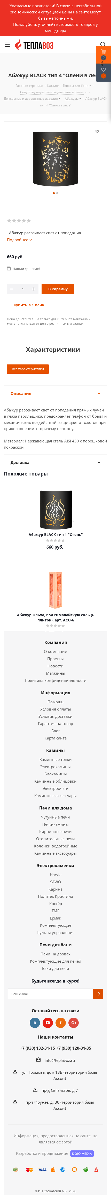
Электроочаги (56, 788)
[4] (24, 221)
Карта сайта (56, 738)
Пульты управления (56, 932)
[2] (14, 221)
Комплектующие (55, 925)
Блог (55, 730)
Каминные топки (55, 759)
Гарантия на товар (55, 723)
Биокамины (55, 773)
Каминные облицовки (55, 781)
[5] (29, 221)
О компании (55, 651)
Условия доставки (55, 716)
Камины (55, 750)
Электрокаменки (55, 865)
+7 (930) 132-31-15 (37, 1048)
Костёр (55, 903)
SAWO (55, 881)
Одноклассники (61, 1023)
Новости (55, 665)
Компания (55, 642)
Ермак (55, 918)
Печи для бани (55, 945)
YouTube (48, 1023)
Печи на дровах (55, 953)
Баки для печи (55, 968)
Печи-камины (55, 824)
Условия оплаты (55, 709)
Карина (55, 889)
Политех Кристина (55, 896)
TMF (55, 910)
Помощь (55, 701)
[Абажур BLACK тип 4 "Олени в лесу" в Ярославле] (55, 159)
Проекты (55, 658)
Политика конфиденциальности (55, 680)
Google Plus (73, 1023)
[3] (19, 221)
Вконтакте (35, 1023)
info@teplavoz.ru (60, 1060)
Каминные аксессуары (55, 795)
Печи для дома (55, 808)
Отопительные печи (55, 838)
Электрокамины (55, 766)
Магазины (55, 673)
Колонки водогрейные (55, 845)
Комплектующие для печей (55, 961)
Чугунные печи (55, 817)
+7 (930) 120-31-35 (73, 1048)
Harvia (55, 874)
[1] (9, 221)
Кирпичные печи (55, 831)
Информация (55, 693)
